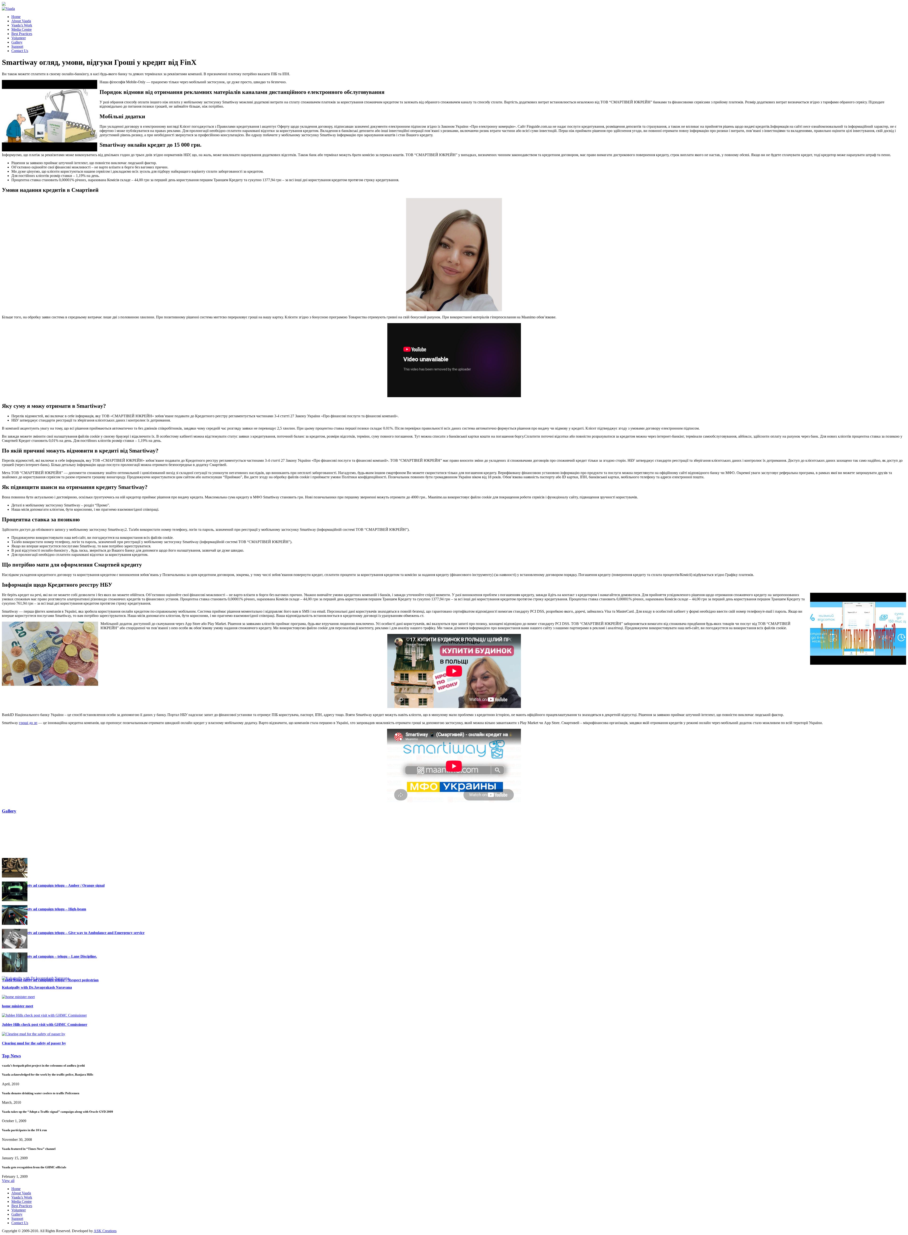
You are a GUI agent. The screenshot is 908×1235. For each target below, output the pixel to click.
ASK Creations (105, 1231)
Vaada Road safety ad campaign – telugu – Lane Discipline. (49, 1031)
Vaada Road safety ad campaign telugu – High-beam (44, 984)
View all (8, 1181)
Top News (11, 1055)
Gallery (9, 811)
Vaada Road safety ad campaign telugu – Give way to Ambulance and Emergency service (73, 1008)
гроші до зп (28, 723)
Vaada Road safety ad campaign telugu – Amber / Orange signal (53, 960)
